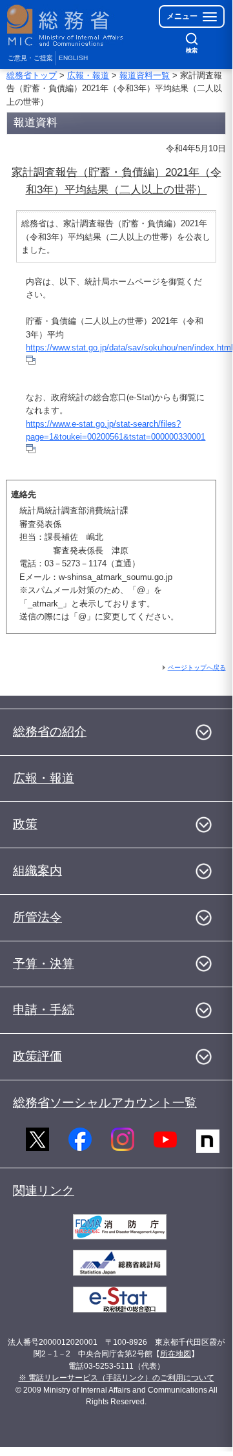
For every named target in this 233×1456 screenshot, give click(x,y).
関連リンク (43, 1190)
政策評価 (37, 1056)
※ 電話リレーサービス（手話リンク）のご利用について (116, 1378)
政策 (25, 824)
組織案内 (37, 870)
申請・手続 (43, 1009)
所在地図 (175, 1354)
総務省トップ (31, 75)
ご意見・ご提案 (30, 57)
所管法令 (37, 917)
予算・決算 (43, 963)
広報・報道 (88, 75)
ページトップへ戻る (197, 667)
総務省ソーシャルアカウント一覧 (105, 1102)
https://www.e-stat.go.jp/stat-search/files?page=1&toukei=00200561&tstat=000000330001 (115, 430)
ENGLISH (73, 57)
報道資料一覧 (144, 75)
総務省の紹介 (49, 731)
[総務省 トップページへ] (66, 25)
